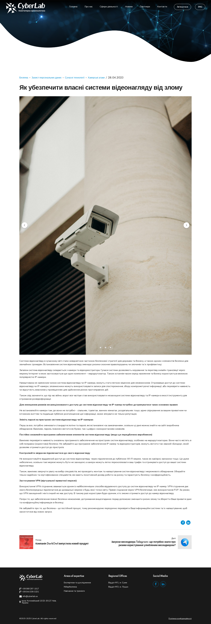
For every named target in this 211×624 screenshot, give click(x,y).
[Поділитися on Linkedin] (188, 364)
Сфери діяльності (109, 6)
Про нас (89, 6)
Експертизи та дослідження (77, 424)
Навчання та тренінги (74, 432)
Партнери (145, 6)
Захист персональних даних (46, 77)
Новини (129, 6)
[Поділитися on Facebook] (183, 364)
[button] (24, 146)
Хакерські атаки (96, 77)
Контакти (162, 6)
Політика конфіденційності (180, 460)
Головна (73, 6)
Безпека (23, 77)
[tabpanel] (105, 146)
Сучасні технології (74, 77)
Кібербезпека (70, 428)
